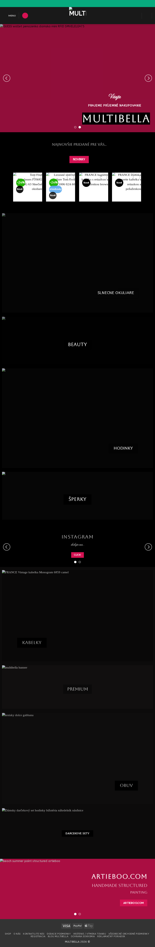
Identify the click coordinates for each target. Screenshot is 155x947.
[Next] (148, 78)
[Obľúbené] (137, 15)
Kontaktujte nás (33, 934)
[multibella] (77, 15)
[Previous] (6, 78)
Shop (8, 934)
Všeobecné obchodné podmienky (129, 934)
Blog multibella (58, 936)
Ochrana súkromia (83, 936)
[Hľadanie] (25, 16)
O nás (17, 934)
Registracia (38, 936)
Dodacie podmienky (59, 934)
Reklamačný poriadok (111, 936)
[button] (9, 15)
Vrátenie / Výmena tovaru (89, 934)
